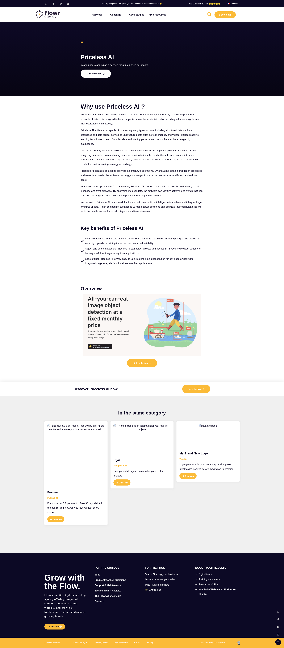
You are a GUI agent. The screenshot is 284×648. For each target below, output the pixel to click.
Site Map (149, 643)
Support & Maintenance (108, 585)
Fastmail (53, 492)
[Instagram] (278, 642)
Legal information (121, 643)
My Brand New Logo (194, 453)
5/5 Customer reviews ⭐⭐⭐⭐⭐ (204, 4)
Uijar (117, 460)
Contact (99, 601)
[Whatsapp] (46, 4)
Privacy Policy (101, 643)
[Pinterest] (60, 4)
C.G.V (137, 643)
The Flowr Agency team (108, 596)
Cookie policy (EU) (81, 643)
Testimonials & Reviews (108, 590)
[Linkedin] (68, 4)
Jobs (97, 574)
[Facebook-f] (53, 4)
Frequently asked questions (110, 580)
